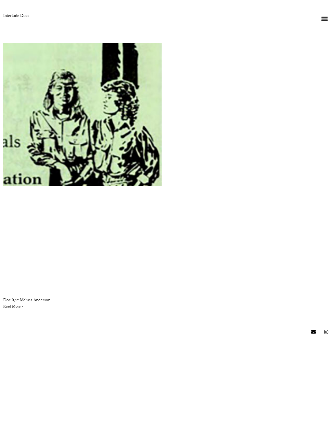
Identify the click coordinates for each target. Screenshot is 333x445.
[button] (324, 18)
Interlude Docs (16, 16)
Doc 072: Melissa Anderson (26, 300)
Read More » (13, 307)
